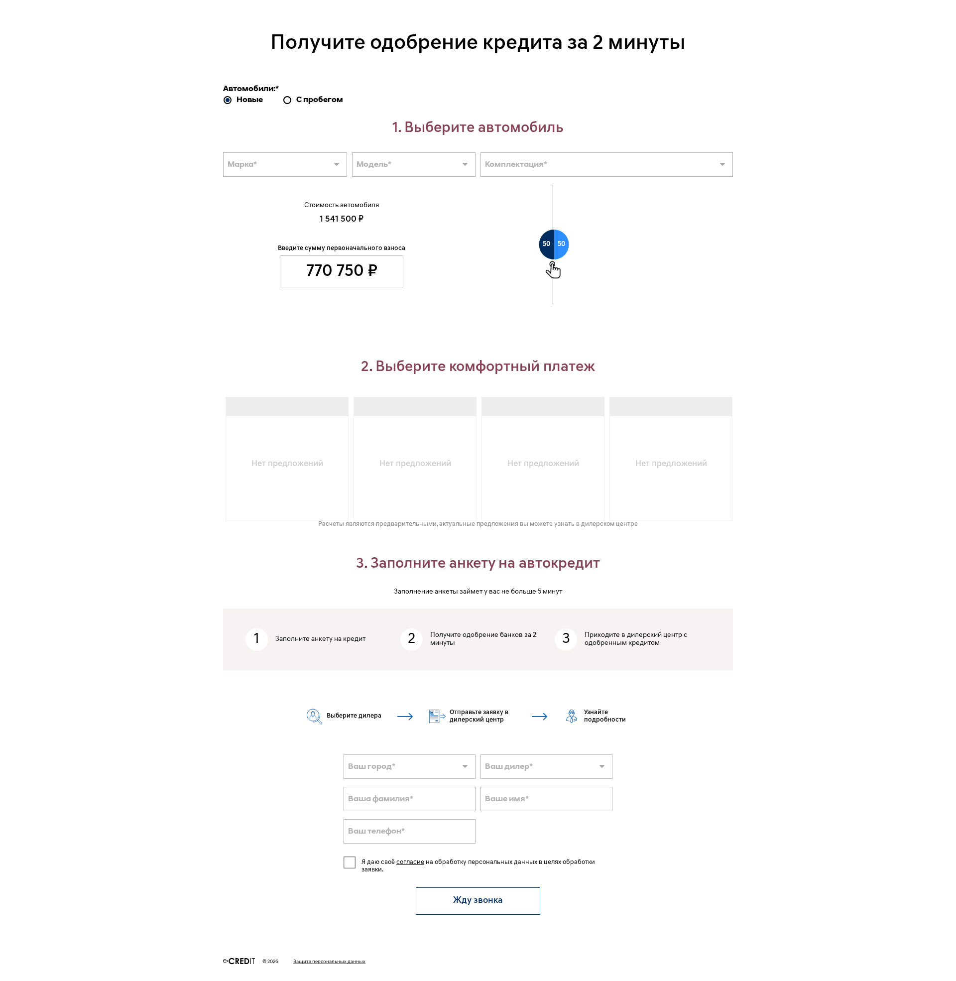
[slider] (554, 244)
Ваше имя (507, 799)
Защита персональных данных (329, 962)
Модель (374, 165)
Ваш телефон (376, 832)
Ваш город (371, 767)
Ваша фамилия (380, 799)
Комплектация (516, 165)
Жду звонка (478, 900)
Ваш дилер (509, 767)
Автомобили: (251, 89)
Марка (242, 165)
